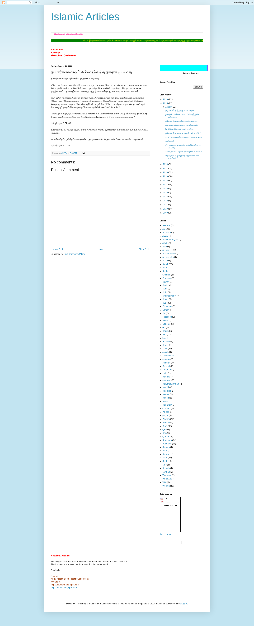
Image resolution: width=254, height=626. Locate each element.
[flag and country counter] (170, 531)
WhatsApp (167, 479)
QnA (164, 433)
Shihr (164, 458)
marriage (166, 380)
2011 (165, 204)
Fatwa (165, 320)
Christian (166, 278)
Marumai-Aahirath (170, 384)
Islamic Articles (85, 16)
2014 (165, 196)
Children (166, 275)
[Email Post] (83, 153)
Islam (164, 348)
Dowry (165, 299)
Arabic (165, 243)
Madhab (166, 377)
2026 (165, 99)
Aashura (166, 225)
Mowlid (165, 401)
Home (101, 249)
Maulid (165, 387)
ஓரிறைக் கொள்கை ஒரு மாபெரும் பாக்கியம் (183, 133)
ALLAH (165, 236)
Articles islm (168, 257)
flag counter (165, 534)
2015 (165, 192)
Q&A (164, 429)
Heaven (166, 341)
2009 (165, 213)
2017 (165, 184)
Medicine (166, 391)
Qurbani (166, 436)
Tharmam (166, 475)
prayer (165, 415)
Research (167, 444)
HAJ (164, 334)
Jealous (166, 359)
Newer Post (57, 249)
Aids (164, 229)
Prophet (166, 422)
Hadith (165, 331)
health (165, 338)
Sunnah (166, 472)
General (166, 324)
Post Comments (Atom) (74, 254)
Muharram (167, 405)
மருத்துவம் (169, 141)
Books (165, 271)
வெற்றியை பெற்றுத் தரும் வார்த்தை (179, 129)
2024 (165, 164)
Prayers (166, 419)
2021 (165, 168)
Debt (164, 289)
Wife (164, 482)
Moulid (165, 398)
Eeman (165, 310)
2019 (165, 176)
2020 (165, 172)
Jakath (165, 352)
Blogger (183, 604)
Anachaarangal (169, 239)
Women (166, 486)
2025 (165, 103)
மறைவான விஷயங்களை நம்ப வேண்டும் (182, 125)
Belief (165, 260)
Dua (164, 303)
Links (164, 373)
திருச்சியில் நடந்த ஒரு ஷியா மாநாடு (180, 110)
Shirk (164, 461)
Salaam (166, 447)
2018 (165, 180)
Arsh (164, 246)
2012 (165, 201)
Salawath (166, 454)
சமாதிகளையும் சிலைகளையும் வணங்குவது (183, 137)
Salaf (164, 450)
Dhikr (164, 292)
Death (165, 285)
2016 (165, 188)
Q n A (164, 426)
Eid (164, 313)
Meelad (166, 394)
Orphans (166, 408)
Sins (164, 465)
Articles (165, 250)
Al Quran (166, 232)
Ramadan (167, 440)
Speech (166, 468)
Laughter (166, 369)
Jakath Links (168, 356)
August (168, 107)
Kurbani (166, 366)
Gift (164, 327)
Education (167, 306)
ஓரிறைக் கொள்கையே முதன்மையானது (181, 121)
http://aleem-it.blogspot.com (64, 587)
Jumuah (166, 363)
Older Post (144, 249)
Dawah (165, 282)
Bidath (165, 264)
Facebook (167, 317)
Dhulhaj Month (169, 296)
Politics (165, 412)
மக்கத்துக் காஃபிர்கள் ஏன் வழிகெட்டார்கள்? (183, 152)
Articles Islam (168, 253)
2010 (165, 209)
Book (164, 267)
